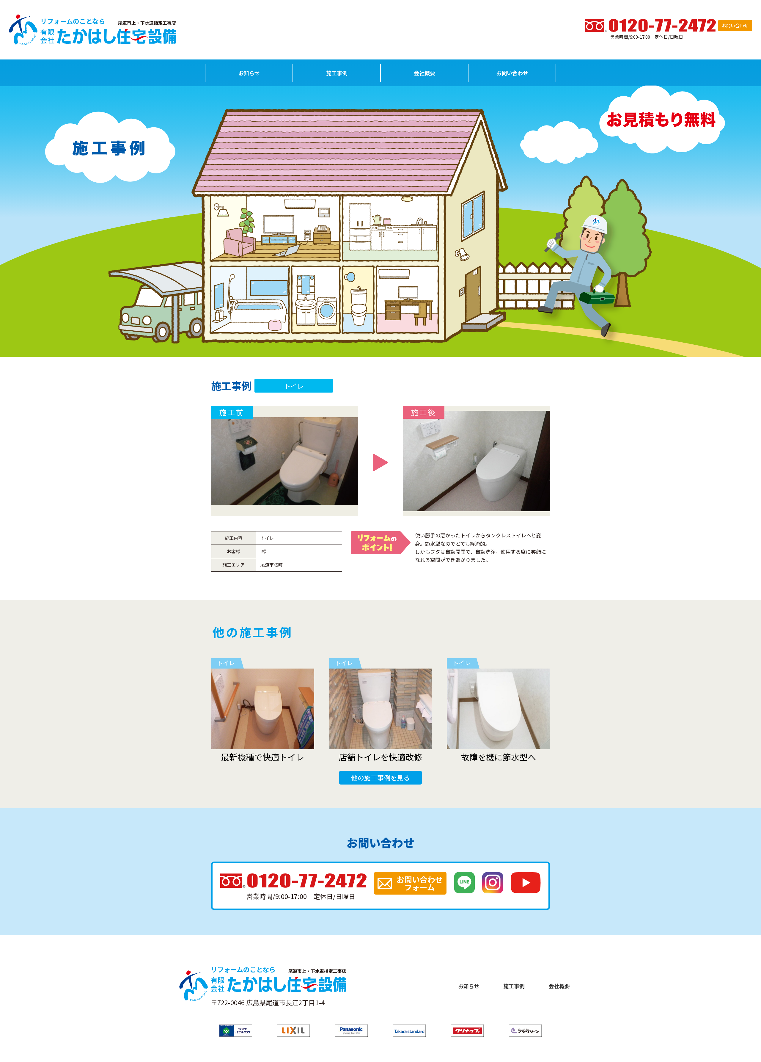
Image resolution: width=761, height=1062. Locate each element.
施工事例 (337, 73)
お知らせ (249, 73)
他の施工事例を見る (380, 777)
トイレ (294, 385)
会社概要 (424, 73)
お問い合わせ (735, 25)
